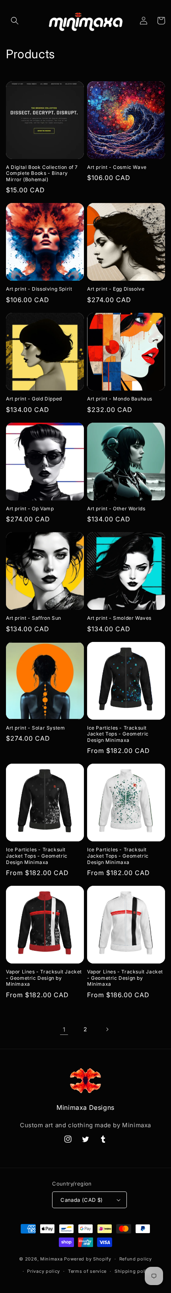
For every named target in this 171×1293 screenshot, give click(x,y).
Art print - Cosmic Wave (117, 167)
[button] (14, 20)
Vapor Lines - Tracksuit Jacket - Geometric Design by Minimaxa (44, 978)
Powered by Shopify (87, 1259)
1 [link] (64, 1029)
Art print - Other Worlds (116, 508)
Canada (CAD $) (81, 1200)
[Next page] (107, 1029)
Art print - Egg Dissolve (115, 289)
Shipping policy (133, 1271)
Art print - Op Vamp (30, 508)
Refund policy (135, 1259)
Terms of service (87, 1271)
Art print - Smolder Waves (119, 618)
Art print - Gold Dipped (34, 399)
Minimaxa (51, 1259)
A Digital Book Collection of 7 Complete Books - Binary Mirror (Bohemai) (42, 173)
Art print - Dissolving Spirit (39, 289)
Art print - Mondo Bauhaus (119, 399)
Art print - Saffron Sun (33, 618)
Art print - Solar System (35, 728)
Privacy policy (43, 1271)
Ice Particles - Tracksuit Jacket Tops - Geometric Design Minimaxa (118, 734)
